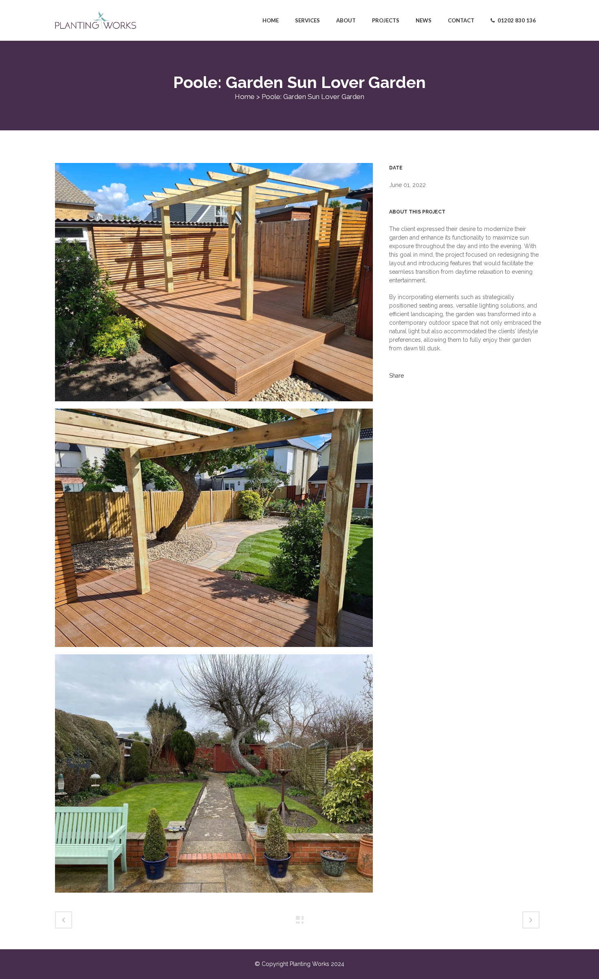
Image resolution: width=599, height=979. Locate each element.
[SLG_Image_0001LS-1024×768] (214, 777)
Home (245, 96)
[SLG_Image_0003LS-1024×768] (214, 531)
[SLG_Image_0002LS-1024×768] (214, 286)
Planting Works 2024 (317, 964)
